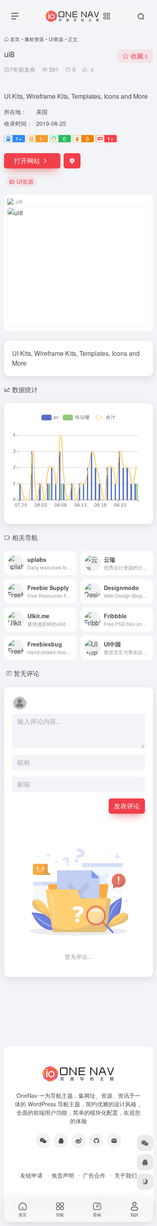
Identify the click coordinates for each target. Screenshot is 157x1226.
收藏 (139, 55)
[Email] (114, 1140)
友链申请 (31, 1175)
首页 (15, 38)
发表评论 (127, 805)
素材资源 (34, 38)
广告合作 (94, 1175)
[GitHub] (96, 1140)
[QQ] (61, 1140)
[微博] (78, 1140)
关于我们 (125, 1175)
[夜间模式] (145, 1182)
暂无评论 (26, 673)
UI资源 (56, 38)
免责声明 (63, 1175)
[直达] (72, 563)
